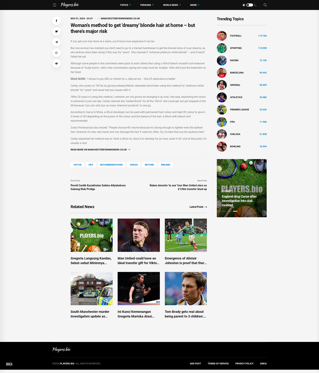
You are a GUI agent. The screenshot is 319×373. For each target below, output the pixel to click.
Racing (234, 60)
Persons (145, 5)
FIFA (232, 122)
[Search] (265, 5)
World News (170, 5)
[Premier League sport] (222, 109)
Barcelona (237, 72)
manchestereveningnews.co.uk (120, 18)
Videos (134, 164)
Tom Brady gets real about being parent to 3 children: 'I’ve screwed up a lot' (184, 316)
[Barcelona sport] (222, 72)
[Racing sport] (222, 60)
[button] (56, 21)
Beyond (149, 164)
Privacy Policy (244, 363)
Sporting (236, 48)
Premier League (239, 109)
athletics (236, 97)
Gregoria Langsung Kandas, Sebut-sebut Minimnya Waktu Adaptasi (91, 263)
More (193, 5)
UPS (91, 164)
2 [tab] (229, 211)
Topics (124, 5)
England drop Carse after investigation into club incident (239, 200)
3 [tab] (235, 211)
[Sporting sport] (222, 48)
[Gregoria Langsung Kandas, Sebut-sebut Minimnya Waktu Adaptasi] (92, 235)
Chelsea (235, 134)
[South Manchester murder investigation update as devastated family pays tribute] (92, 288)
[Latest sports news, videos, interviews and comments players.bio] (70, 5)
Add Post (195, 363)
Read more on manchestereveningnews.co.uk (99, 149)
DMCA (263, 363)
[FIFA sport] (222, 122)
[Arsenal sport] (222, 85)
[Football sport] (222, 35)
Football (236, 35)
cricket (226, 191)
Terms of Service (218, 363)
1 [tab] (224, 211)
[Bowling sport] (222, 146)
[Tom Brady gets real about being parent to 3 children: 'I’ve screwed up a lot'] (186, 288)
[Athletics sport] (222, 97)
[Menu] (54, 5)
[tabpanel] (242, 188)
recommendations (111, 164)
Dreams (165, 164)
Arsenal (235, 85)
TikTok (77, 164)
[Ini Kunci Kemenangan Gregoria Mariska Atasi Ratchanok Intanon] (139, 288)
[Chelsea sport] (222, 134)
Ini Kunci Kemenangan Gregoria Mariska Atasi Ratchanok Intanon (135, 316)
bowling (235, 146)
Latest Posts (196, 206)
